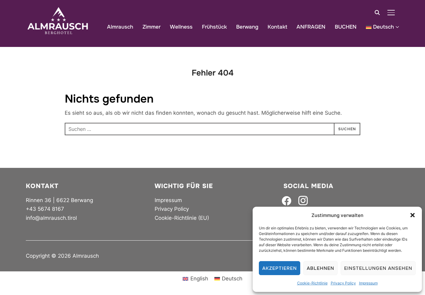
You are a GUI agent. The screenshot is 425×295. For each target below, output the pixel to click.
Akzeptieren (279, 268)
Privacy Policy (343, 283)
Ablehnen (320, 268)
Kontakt (277, 27)
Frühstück (214, 27)
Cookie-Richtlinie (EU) (182, 218)
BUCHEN (346, 27)
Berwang (247, 27)
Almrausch (120, 27)
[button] (412, 215)
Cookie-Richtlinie (312, 283)
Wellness (181, 27)
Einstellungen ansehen (378, 268)
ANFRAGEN (311, 27)
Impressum (368, 283)
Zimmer (151, 27)
